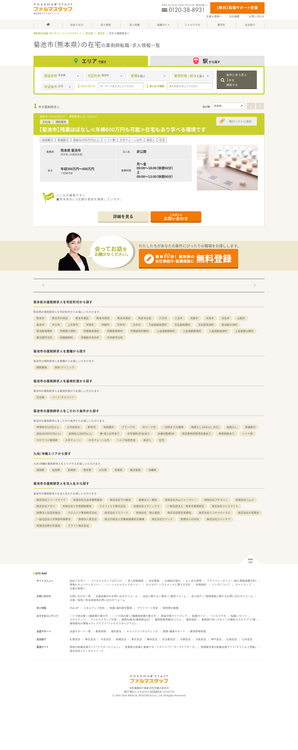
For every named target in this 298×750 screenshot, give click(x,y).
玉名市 (225, 318)
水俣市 (210, 318)
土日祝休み (73, 427)
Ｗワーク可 (149, 427)
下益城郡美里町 (157, 325)
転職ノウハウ (239, 616)
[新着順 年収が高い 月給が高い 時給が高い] (228, 106)
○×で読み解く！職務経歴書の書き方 (134, 616)
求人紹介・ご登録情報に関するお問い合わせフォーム (222, 596)
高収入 (147, 440)
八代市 (163, 318)
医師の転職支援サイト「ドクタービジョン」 (95, 647)
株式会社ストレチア (218, 519)
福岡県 (40, 470)
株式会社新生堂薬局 (179, 512)
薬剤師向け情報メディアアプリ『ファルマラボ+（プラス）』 (103, 623)
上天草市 (73, 325)
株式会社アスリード (116, 512)
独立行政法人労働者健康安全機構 (124, 519)
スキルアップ (78, 619)
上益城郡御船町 (166, 331)
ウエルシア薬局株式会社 (82, 512)
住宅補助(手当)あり (138, 433)
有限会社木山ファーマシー (180, 500)
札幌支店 (75, 639)
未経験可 (108, 427)
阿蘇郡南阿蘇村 (140, 331)
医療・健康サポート (174, 631)
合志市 (137, 325)
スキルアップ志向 (94, 608)
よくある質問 (194, 581)
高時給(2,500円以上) (80, 433)
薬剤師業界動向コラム (168, 619)
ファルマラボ (218, 616)
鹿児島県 (135, 470)
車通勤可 (250, 427)
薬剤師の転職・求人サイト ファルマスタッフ (57, 33)
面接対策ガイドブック (174, 616)
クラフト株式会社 (78, 525)
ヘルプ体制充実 (126, 440)
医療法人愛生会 (87, 519)
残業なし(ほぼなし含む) (205, 427)
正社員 (40, 397)
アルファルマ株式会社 (112, 506)
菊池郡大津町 (229, 325)
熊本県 (89, 33)
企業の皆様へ (214, 16)
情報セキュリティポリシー (85, 584)
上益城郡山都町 (244, 331)
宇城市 (90, 325)
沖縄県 (152, 470)
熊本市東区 (82, 318)
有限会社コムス (245, 500)
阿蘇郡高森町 (91, 331)
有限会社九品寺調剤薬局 (87, 500)
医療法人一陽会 (148, 500)
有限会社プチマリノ (216, 500)
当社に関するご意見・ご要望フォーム (164, 596)
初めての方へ (78, 581)
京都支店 (185, 639)
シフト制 (247, 433)
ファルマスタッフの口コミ (106, 581)
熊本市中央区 (60, 318)
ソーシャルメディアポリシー (123, 584)
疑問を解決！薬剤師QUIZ (136, 619)
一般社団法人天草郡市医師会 (53, 519)
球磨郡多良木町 (90, 337)
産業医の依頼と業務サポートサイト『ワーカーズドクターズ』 (160, 647)
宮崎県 (118, 470)
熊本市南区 (124, 318)
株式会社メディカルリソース (87, 651)
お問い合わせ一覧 (80, 596)
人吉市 (179, 318)
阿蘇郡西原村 (115, 331)
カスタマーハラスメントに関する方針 (168, 584)
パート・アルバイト (63, 397)
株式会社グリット (162, 519)
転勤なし (232, 427)
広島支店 (231, 639)
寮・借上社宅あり (110, 433)
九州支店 (247, 639)
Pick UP (74, 608)
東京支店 (136, 639)
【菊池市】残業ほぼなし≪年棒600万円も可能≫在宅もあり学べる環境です (122, 129)
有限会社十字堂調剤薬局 (77, 506)
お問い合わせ (257, 16)
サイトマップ (243, 584)
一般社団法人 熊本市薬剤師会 (185, 506)
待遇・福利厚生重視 (120, 608)
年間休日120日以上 (47, 427)
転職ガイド (198, 616)
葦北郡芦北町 (44, 337)
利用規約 (201, 584)
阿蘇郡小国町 (68, 331)
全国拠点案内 (172, 581)
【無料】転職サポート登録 (237, 7)
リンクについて (221, 584)
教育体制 (101, 631)
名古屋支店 (168, 639)
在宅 (161, 440)
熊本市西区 (103, 318)
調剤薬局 (41, 367)
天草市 (121, 325)
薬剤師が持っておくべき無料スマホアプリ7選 (228, 619)
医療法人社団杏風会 (48, 512)
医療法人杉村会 (190, 519)
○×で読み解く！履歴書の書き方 (89, 616)
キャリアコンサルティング (142, 631)
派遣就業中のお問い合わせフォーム (117, 596)
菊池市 (101, 33)
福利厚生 (116, 631)
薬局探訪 (191, 619)
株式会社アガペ (45, 506)
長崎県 (72, 470)
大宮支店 (106, 639)
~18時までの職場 (173, 427)
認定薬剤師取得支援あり (196, 433)
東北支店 (90, 639)
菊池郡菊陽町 (44, 331)
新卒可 (92, 427)
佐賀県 (56, 470)
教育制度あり (227, 433)
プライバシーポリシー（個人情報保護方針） (232, 581)
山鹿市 (241, 318)
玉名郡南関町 (182, 325)
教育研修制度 (198, 631)
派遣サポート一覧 (80, 631)
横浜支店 (152, 639)
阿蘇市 (105, 325)
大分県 (103, 470)
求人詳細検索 (136, 581)
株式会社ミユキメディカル (214, 512)
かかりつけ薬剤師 (47, 440)
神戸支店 (216, 639)
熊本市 (40, 318)
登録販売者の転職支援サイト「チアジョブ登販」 (228, 647)
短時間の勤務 (171, 608)
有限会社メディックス (146, 506)
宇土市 (56, 325)
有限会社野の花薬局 (48, 525)
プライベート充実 (147, 608)
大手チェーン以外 (99, 440)
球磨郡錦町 (66, 337)
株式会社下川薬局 (120, 500)
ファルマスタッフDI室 (103, 619)
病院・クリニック (64, 367)
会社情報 (154, 581)
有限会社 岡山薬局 (148, 512)
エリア (94, 61)
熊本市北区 (144, 318)
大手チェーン (73, 440)
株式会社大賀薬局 (248, 512)
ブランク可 (128, 427)
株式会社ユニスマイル (225, 506)
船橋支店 (121, 639)
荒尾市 (194, 318)
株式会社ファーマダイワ (50, 500)
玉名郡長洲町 (206, 325)
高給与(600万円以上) (48, 433)
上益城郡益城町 (218, 331)
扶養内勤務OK (166, 433)
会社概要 (234, 16)
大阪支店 (201, 639)
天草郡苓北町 (115, 337)
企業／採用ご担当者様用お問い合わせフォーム (97, 600)
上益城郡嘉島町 (192, 331)
